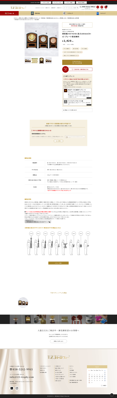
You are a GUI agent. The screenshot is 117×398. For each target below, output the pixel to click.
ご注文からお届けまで (60, 376)
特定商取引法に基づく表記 (76, 380)
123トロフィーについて (39, 7)
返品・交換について (59, 368)
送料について (58, 370)
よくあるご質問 (58, 372)
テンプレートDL (57, 2)
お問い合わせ (58, 380)
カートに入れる (77, 62)
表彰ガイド (48, 7)
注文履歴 (72, 370)
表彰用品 (43, 18)
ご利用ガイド (59, 7)
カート (71, 368)
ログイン (72, 366)
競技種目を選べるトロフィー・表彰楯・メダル (56, 18)
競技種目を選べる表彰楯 (73, 18)
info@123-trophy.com (22, 377)
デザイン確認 (69, 2)
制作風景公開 (43, 372)
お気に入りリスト (73, 372)
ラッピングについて (59, 374)
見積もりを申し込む (58, 341)
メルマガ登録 (73, 374)
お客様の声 (53, 7)
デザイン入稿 (46, 2)
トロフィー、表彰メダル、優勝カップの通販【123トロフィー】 (27, 18)
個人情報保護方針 (74, 382)
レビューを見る (70, 44)
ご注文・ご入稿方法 (59, 378)
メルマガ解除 (73, 376)
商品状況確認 (81, 2)
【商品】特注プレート (51, 218)
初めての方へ (43, 368)
